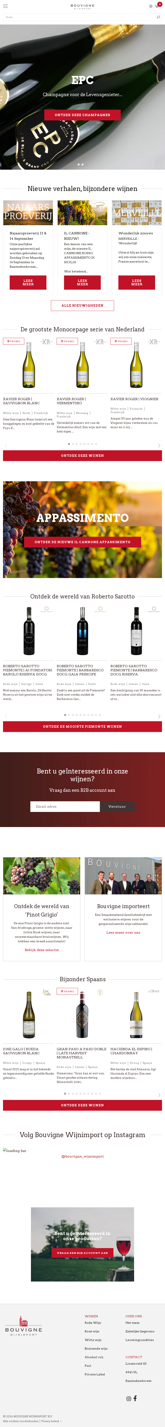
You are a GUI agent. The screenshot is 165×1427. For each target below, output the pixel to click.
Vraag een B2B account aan (82, 1253)
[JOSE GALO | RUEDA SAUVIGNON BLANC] (28, 1016)
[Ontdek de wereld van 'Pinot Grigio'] (41, 876)
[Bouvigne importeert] (123, 876)
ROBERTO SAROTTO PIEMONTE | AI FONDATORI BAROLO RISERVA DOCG (27, 670)
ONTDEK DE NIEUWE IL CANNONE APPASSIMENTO (83, 542)
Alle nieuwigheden (82, 305)
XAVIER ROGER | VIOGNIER (134, 399)
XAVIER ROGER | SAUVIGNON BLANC (21, 401)
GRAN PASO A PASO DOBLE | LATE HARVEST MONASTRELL (81, 1053)
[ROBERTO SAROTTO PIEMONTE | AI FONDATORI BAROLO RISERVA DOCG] (28, 633)
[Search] (158, 17)
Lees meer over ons (123, 932)
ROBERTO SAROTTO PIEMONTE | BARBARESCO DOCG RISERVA (133, 670)
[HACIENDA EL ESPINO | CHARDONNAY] (136, 1016)
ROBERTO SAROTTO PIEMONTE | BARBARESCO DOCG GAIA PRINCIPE (80, 670)
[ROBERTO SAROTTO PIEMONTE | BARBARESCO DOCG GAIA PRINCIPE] (82, 633)
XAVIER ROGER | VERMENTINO (71, 401)
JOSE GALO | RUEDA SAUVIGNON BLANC (21, 1051)
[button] (79, 164)
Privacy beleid (50, 1421)
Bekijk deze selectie (42, 950)
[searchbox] (82, 17)
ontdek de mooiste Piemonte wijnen (82, 726)
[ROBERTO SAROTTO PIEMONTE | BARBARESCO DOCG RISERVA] (136, 633)
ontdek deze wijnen (82, 455)
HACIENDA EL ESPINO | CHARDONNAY (131, 1051)
